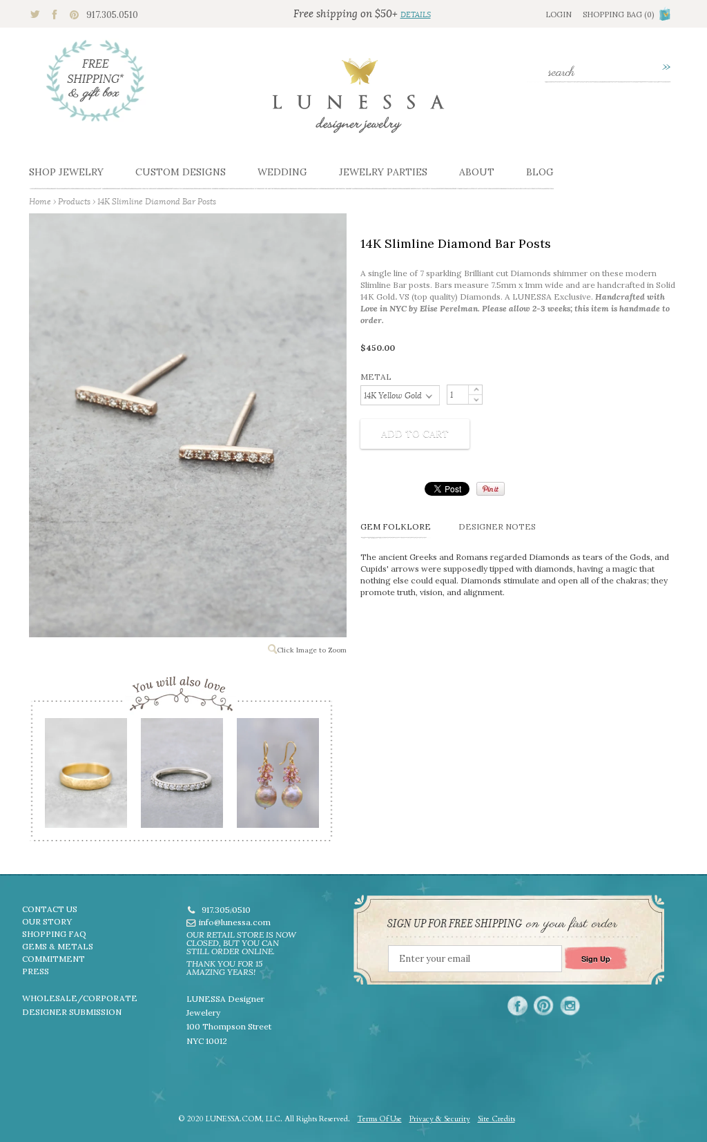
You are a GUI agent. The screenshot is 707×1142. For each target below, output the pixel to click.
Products (74, 201)
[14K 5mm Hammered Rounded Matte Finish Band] (85, 777)
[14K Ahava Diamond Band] (181, 777)
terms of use (380, 1119)
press (35, 971)
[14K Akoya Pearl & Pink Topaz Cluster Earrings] (277, 777)
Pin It (490, 489)
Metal (375, 376)
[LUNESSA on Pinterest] (543, 1005)
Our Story (47, 921)
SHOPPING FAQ (54, 934)
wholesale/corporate (79, 998)
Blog (540, 172)
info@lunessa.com (235, 922)
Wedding (282, 172)
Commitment (53, 959)
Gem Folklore (395, 526)
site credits (496, 1119)
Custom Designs (180, 172)
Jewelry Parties (383, 172)
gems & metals (57, 946)
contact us (49, 909)
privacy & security (439, 1119)
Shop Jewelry (66, 172)
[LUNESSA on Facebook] (517, 1005)
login (558, 14)
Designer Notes (497, 526)
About (476, 172)
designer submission (72, 1012)
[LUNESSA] (358, 101)
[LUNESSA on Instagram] (570, 1005)
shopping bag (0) (618, 14)
